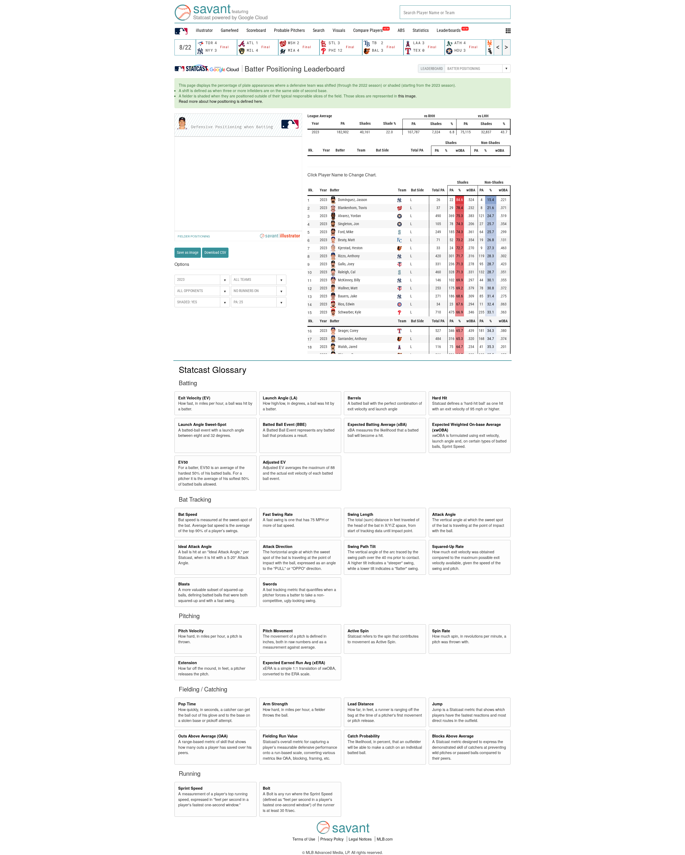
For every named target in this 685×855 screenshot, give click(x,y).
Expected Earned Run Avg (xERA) (294, 662)
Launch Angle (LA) (280, 397)
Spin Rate (441, 630)
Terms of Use (304, 839)
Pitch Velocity (191, 630)
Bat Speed (187, 514)
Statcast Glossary (212, 369)
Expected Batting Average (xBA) (377, 424)
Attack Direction (277, 546)
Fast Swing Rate (278, 514)
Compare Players (368, 30)
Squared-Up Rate (448, 546)
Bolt (266, 788)
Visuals (339, 30)
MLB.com (385, 839)
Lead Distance (361, 703)
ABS (401, 30)
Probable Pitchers (289, 30)
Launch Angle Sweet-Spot (202, 424)
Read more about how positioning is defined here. (221, 101)
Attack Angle (444, 514)
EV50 (183, 462)
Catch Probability (364, 736)
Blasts (184, 584)
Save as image (188, 252)
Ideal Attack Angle (195, 546)
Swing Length (360, 514)
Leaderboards (452, 30)
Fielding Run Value (280, 736)
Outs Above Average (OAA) (203, 736)
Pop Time (187, 703)
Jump (437, 703)
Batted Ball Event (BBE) (284, 424)
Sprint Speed (190, 788)
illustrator (204, 30)
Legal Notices (361, 839)
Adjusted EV (274, 462)
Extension (187, 662)
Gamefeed (229, 30)
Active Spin (358, 630)
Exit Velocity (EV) (194, 397)
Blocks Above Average (453, 736)
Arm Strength (275, 703)
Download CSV (215, 252)
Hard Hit (439, 397)
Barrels (354, 397)
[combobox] (455, 12)
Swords (270, 584)
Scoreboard (256, 30)
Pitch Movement (278, 630)
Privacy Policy (332, 839)
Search (319, 30)
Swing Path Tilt (362, 546)
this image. (407, 96)
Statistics (421, 30)
